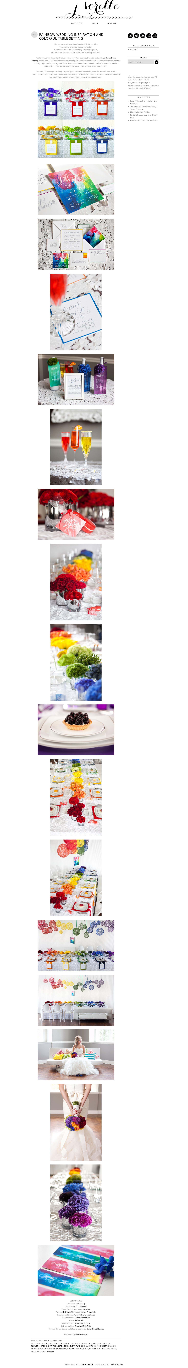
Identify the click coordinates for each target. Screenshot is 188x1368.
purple (70, 1349)
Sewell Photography (88, 1312)
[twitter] (136, 35)
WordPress (117, 1365)
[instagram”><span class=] (148, 35)
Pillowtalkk (79, 1320)
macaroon (91, 1346)
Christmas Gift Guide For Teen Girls (143, 121)
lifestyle (76, 24)
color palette (91, 1343)
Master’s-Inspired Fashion (140, 112)
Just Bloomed (81, 1306)
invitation (52, 1346)
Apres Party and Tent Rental (84, 1315)
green (44, 1346)
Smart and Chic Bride (83, 1326)
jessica (45, 1340)
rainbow (79, 1349)
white (43, 1352)
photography (51, 1349)
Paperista (86, 1309)
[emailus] (154, 35)
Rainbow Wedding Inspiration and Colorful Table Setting (71, 36)
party (94, 24)
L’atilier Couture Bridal (82, 1323)
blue (81, 1343)
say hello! (133, 49)
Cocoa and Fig (79, 1304)
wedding (112, 24)
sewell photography (99, 1349)
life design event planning (71, 1346)
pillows (62, 1349)
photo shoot (37, 1349)
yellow (50, 1352)
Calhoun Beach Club (82, 1318)
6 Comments (56, 1340)
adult (46, 1343)
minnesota (102, 1346)
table (113, 1349)
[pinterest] (142, 35)
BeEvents (67, 1312)
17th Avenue (86, 1365)
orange (112, 1346)
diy (51, 1343)
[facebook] (130, 35)
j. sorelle (94, 10)
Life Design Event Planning (94, 1329)
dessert (104, 1343)
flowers (35, 1346)
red (86, 1349)
